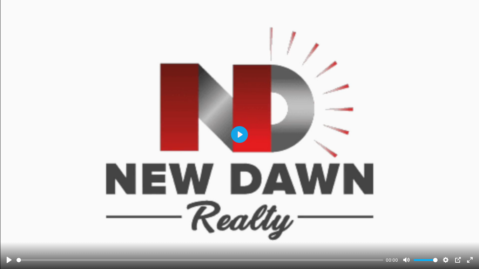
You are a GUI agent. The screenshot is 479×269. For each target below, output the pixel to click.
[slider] (199, 260)
